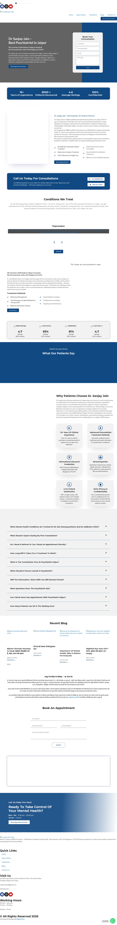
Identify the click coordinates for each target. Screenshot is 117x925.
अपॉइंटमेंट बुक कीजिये (74, 697)
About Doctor (81, 15)
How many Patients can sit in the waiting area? (32, 606)
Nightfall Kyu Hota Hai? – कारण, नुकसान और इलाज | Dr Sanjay (97, 651)
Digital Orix (21, 919)
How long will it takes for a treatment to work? (33, 553)
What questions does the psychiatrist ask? (30, 588)
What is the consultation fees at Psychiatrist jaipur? (34, 562)
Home (71, 15)
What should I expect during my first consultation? (33, 536)
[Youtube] (11, 6)
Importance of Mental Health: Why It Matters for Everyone (70, 653)
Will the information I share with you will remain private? (37, 580)
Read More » (11, 660)
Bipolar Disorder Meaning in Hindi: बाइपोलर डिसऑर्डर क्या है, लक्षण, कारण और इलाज (18, 651)
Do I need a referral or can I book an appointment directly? (38, 544)
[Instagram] (6, 6)
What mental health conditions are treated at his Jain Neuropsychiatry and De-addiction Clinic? (54, 527)
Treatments (93, 15)
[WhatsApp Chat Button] (112, 920)
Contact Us (111, 15)
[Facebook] (2, 6)
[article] (58, 206)
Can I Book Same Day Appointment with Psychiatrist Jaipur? (38, 597)
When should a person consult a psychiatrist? (31, 571)
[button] (54, 242)
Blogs (102, 15)
